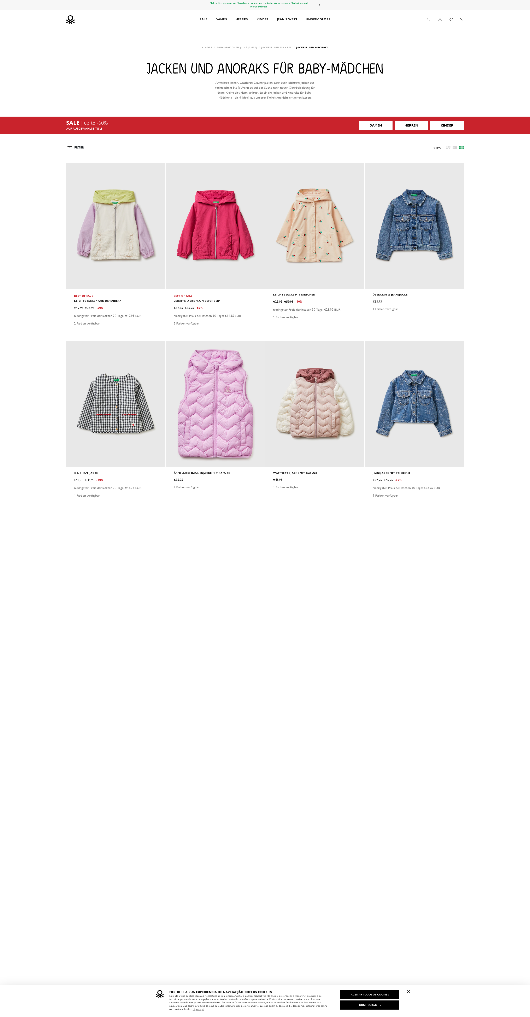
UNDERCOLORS (318, 19)
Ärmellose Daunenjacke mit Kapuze (202, 472)
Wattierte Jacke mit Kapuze (295, 472)
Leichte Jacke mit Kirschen (294, 294)
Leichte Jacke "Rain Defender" (97, 300)
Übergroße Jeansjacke (390, 294)
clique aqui (198, 1009)
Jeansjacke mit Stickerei (391, 472)
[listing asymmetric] (448, 147)
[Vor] (319, 5)
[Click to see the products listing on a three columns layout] (461, 147)
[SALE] (265, 125)
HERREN (242, 19)
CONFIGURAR (368, 1005)
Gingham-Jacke (86, 472)
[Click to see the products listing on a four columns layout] (455, 147)
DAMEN (221, 19)
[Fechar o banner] (408, 991)
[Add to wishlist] (72, 168)
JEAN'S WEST (287, 19)
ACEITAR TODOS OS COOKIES (370, 994)
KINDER (263, 19)
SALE (203, 19)
